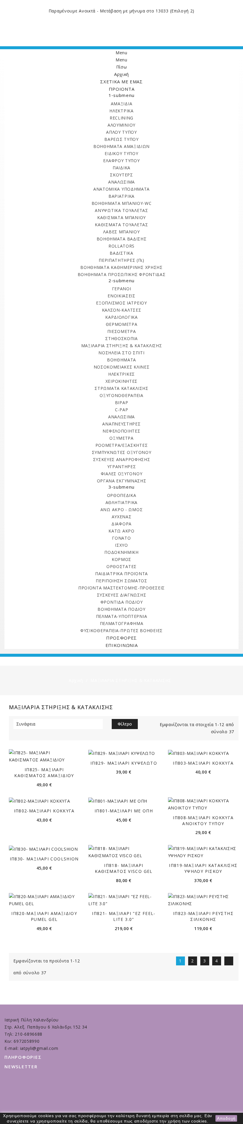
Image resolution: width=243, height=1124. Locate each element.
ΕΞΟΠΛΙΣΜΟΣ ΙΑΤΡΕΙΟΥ (121, 303)
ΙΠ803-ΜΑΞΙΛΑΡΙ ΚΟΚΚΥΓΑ (203, 763)
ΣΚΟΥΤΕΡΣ (121, 175)
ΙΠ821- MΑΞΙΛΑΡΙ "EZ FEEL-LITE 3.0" (123, 916)
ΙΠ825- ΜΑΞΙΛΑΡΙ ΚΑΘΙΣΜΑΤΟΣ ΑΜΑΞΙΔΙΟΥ (44, 772)
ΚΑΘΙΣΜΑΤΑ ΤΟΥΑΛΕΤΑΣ (121, 224)
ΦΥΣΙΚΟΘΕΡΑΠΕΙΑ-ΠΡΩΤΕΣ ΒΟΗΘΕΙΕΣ (121, 630)
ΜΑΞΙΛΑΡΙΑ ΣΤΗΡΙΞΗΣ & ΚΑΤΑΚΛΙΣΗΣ (121, 345)
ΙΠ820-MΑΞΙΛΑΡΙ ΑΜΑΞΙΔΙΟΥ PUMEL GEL (44, 916)
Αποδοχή (226, 1118)
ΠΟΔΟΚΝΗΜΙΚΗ (121, 552)
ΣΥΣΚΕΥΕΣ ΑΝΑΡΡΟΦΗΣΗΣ (121, 459)
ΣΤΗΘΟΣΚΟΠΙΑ (121, 338)
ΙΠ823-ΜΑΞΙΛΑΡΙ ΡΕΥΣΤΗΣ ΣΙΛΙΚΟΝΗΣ (203, 916)
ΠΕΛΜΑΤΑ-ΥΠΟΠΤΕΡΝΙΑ (121, 616)
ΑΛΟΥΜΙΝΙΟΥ (121, 125)
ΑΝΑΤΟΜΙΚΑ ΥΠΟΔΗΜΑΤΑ (121, 189)
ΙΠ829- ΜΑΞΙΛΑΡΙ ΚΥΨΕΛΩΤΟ (123, 763)
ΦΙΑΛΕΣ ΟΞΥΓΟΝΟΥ (122, 473)
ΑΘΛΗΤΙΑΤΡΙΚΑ (121, 502)
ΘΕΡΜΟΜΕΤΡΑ (122, 324)
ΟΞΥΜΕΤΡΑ (121, 438)
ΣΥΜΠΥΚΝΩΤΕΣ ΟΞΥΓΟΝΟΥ (121, 452)
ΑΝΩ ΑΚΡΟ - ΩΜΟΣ (121, 509)
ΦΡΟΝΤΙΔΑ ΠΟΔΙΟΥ (121, 602)
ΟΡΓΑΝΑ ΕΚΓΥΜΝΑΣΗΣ (121, 481)
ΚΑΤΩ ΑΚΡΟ (121, 531)
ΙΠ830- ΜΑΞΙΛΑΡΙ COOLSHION (44, 859)
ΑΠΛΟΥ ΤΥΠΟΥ (121, 132)
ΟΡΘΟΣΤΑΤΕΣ (121, 566)
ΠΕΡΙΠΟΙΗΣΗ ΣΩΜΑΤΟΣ (121, 580)
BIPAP (121, 402)
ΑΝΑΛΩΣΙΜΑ (121, 182)
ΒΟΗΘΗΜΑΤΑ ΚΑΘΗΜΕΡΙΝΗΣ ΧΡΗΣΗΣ (121, 267)
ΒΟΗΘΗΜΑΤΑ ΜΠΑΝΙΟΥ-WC (122, 203)
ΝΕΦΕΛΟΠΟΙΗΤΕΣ (121, 431)
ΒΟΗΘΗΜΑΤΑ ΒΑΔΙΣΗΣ (122, 239)
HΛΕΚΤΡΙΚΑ (121, 111)
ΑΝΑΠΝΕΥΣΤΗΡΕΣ (121, 424)
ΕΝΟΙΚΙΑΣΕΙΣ (121, 296)
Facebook (123, 1105)
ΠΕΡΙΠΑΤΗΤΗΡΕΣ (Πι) (121, 260)
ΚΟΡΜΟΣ (121, 559)
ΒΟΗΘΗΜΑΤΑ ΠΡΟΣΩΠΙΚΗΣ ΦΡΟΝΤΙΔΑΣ (122, 274)
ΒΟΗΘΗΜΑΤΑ (121, 360)
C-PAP (121, 409)
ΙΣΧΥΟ (121, 545)
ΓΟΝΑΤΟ (121, 538)
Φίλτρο (125, 724)
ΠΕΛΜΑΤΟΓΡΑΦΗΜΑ (121, 623)
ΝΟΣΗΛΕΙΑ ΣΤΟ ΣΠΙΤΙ (121, 352)
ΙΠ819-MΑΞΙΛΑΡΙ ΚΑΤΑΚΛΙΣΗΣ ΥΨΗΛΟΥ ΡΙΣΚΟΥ (203, 868)
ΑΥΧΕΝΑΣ (122, 516)
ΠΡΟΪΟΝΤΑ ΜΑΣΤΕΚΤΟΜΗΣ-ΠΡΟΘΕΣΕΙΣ (121, 588)
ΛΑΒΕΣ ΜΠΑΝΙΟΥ (121, 232)
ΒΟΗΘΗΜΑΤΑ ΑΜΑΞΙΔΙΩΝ (121, 146)
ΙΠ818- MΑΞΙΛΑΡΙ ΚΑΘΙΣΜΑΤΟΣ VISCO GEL (123, 868)
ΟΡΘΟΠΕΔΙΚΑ (121, 495)
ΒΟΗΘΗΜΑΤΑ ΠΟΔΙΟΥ (121, 609)
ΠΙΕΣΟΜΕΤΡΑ (121, 331)
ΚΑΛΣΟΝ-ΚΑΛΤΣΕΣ (121, 310)
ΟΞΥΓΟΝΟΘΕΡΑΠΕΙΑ (121, 395)
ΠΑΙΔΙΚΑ (121, 167)
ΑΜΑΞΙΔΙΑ (121, 103)
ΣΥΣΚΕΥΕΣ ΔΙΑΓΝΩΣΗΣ (121, 595)
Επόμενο (229, 961)
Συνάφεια (57, 724)
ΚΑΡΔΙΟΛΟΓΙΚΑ (121, 317)
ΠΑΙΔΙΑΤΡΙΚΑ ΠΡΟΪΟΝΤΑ (121, 573)
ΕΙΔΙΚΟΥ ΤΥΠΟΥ (121, 153)
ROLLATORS (121, 246)
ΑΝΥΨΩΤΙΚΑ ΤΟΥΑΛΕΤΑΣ (121, 210)
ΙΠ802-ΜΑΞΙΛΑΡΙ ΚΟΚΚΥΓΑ (44, 811)
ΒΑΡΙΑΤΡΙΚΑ (121, 196)
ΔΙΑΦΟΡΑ (121, 524)
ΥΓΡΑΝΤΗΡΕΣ (121, 466)
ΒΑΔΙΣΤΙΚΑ (121, 253)
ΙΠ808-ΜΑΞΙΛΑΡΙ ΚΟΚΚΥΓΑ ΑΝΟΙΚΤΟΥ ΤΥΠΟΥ (203, 820)
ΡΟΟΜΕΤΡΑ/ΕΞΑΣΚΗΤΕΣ (121, 445)
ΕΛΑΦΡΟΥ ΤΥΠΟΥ (121, 160)
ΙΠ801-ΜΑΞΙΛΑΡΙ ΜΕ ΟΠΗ (124, 811)
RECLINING (121, 118)
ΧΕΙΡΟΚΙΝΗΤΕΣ (121, 381)
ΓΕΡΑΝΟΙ (121, 288)
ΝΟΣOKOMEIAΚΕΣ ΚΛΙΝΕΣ (122, 367)
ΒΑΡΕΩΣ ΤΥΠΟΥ (121, 139)
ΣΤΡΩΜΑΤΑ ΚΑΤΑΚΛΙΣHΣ (121, 388)
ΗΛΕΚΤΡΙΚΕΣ (121, 374)
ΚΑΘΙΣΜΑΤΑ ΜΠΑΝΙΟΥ (121, 217)
